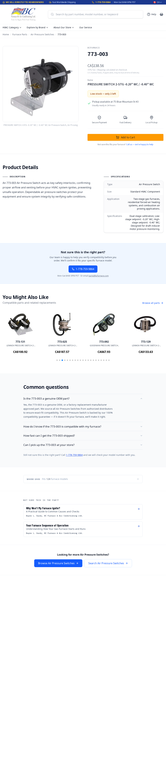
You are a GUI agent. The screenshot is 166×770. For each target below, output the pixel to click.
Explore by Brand (36, 27)
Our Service (85, 27)
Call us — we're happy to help (139, 144)
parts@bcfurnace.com (99, 275)
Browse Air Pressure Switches (56, 563)
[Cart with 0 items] (161, 14)
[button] (57, 360)
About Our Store (62, 27)
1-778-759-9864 (103, 2)
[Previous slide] (9, 337)
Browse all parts (151, 302)
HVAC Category (11, 27)
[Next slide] (156, 337)
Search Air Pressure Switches (106, 563)
